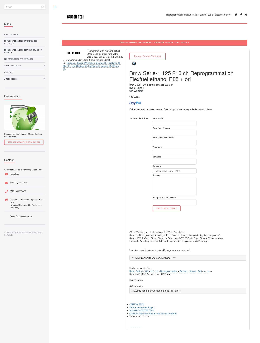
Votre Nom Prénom (161, 128)
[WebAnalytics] (135, 325)
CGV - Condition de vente (21, 216)
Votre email (158, 118)
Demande (157, 156)
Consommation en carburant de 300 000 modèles (153, 313)
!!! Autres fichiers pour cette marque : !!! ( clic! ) (156, 290)
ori (208, 271)
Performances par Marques (18, 59)
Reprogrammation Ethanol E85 (24, 142)
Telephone (157, 147)
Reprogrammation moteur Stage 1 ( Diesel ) (23, 51)
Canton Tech (11, 34)
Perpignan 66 (114, 62)
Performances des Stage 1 (142, 307)
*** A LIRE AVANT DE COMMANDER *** (154, 257)
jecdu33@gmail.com (18, 182)
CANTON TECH (136, 304)
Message (157, 175)
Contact (9, 72)
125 (147, 271)
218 (152, 271)
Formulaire (14, 174)
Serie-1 (139, 271)
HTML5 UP (8, 235)
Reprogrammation (169, 271)
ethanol (192, 271)
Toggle (55, 7)
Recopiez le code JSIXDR (164, 197)
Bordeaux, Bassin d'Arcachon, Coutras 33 (87, 62)
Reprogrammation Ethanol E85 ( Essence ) (21, 42)
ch (157, 271)
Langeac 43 (94, 65)
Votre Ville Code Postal (163, 137)
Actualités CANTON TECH (141, 310)
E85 (200, 271)
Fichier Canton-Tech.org (147, 56)
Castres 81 (106, 65)
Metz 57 (67, 65)
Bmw (131, 271)
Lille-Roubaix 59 (79, 65)
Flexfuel (183, 271)
